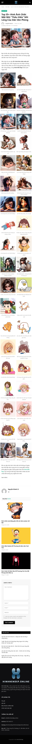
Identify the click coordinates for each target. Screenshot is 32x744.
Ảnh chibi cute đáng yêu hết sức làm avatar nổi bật (15, 521)
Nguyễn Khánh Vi (9, 23)
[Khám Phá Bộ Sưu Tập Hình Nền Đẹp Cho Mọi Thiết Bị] (16, 2)
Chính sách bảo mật (6, 708)
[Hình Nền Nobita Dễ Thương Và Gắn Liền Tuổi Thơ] (16, 536)
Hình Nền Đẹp (5, 686)
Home (2, 7)
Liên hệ (3, 703)
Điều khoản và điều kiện (7, 705)
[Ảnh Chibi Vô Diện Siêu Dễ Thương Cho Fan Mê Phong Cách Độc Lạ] (16, 561)
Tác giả (3, 701)
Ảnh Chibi (7, 7)
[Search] (30, 2)
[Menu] (2, 2)
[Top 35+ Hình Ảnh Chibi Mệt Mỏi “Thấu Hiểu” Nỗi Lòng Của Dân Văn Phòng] (16, 38)
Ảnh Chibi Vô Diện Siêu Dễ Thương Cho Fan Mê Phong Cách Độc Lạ (15, 572)
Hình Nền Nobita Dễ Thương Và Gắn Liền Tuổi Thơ (15, 547)
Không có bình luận (7, 25)
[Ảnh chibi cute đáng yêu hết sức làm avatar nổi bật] (16, 511)
